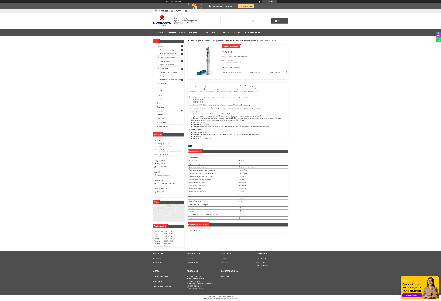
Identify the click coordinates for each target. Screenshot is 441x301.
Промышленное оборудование (170, 79)
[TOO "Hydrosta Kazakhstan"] (162, 21)
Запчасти (163, 83)
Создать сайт (169, 1)
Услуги (182, 32)
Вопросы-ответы (252, 32)
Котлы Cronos (260, 262)
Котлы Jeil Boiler (261, 266)
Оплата (205, 32)
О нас (214, 32)
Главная (159, 32)
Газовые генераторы (167, 65)
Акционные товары (166, 87)
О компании (157, 262)
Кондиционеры (165, 61)
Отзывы (160, 111)
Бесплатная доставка (232, 67)
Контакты (226, 32)
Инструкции (161, 123)
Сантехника (164, 68)
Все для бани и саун (167, 76)
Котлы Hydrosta (261, 259)
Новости (160, 99)
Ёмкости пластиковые (167, 57)
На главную (157, 259)
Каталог (224, 259)
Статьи (237, 32)
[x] (191, 146)
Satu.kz (230, 297)
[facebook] (189, 146)
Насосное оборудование (214, 41)
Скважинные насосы (233, 41)
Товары (170, 32)
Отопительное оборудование (170, 50)
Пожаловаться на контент (229, 299)
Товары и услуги (197, 41)
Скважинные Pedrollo (250, 41)
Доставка (193, 32)
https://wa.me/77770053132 (198, 105)
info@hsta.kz (161, 164)
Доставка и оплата (193, 262)
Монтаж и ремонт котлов (168, 72)
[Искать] (253, 21)
